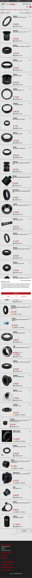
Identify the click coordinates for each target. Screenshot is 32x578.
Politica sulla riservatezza (25, 280)
